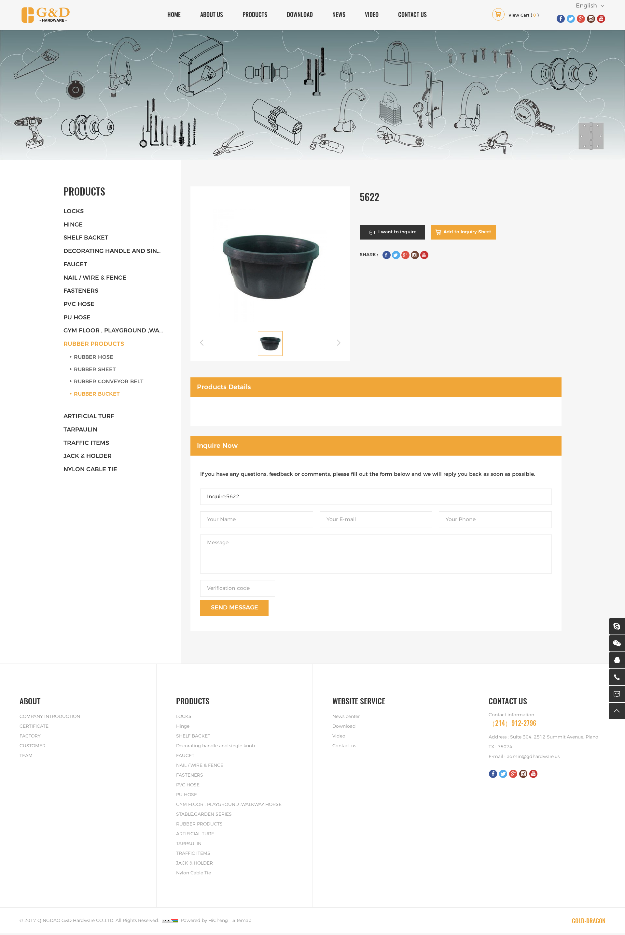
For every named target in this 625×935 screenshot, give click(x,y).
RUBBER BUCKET (96, 394)
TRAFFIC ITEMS (86, 443)
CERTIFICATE (34, 726)
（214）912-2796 (512, 723)
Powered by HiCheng (204, 920)
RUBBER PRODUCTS (93, 344)
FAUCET (75, 265)
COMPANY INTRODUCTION (50, 716)
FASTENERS (80, 291)
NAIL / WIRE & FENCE (94, 278)
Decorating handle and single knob (115, 251)
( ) (523, 15)
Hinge (73, 225)
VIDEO (372, 14)
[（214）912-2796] (617, 677)
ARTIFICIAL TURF (88, 416)
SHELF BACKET (85, 238)
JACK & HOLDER (87, 456)
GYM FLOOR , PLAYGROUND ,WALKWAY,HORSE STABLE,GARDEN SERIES (115, 331)
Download (344, 726)
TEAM (26, 755)
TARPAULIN (80, 430)
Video (338, 736)
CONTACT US (412, 14)
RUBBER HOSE (93, 357)
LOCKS (73, 211)
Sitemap (241, 920)
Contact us (344, 746)
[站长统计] (170, 921)
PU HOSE (76, 318)
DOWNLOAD (300, 14)
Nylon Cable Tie (90, 470)
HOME (174, 14)
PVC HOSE (78, 304)
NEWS (338, 14)
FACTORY (30, 736)
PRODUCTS (255, 14)
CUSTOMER (33, 746)
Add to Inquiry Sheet (467, 232)
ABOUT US (211, 14)
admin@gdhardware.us (533, 756)
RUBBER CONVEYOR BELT (108, 381)
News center (346, 716)
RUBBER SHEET (95, 369)
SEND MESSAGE (234, 608)
